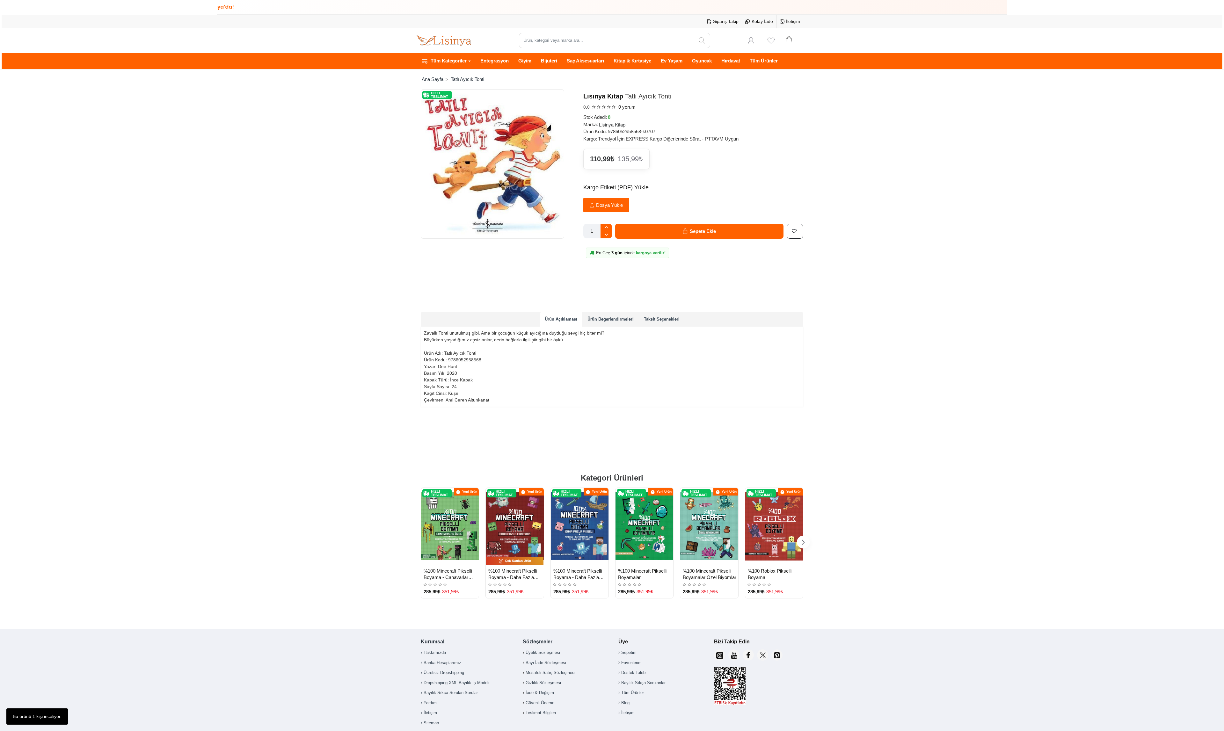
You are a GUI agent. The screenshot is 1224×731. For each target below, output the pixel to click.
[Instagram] (719, 655)
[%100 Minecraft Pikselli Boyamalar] (644, 526)
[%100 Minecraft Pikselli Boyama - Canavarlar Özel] (450, 526)
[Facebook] (748, 655)
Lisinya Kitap (603, 96)
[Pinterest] (777, 655)
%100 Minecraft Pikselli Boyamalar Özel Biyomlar (709, 574)
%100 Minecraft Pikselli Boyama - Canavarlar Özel (448, 574)
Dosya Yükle (609, 205)
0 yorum (627, 106)
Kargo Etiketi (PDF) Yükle (616, 187)
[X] (762, 655)
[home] (432, 79)
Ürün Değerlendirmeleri (610, 319)
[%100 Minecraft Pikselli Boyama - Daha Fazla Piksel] (579, 526)
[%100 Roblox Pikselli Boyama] (774, 526)
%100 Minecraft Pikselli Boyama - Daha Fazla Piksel (577, 574)
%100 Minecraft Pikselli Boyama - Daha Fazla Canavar (512, 574)
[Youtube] (734, 655)
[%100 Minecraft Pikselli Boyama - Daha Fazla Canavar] (514, 526)
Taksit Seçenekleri (662, 319)
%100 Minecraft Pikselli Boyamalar (642, 574)
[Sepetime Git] (793, 40)
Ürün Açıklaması (561, 319)
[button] (699, 231)
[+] (606, 227)
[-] (606, 234)
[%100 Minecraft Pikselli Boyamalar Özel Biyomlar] (709, 526)
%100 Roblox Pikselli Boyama (769, 574)
